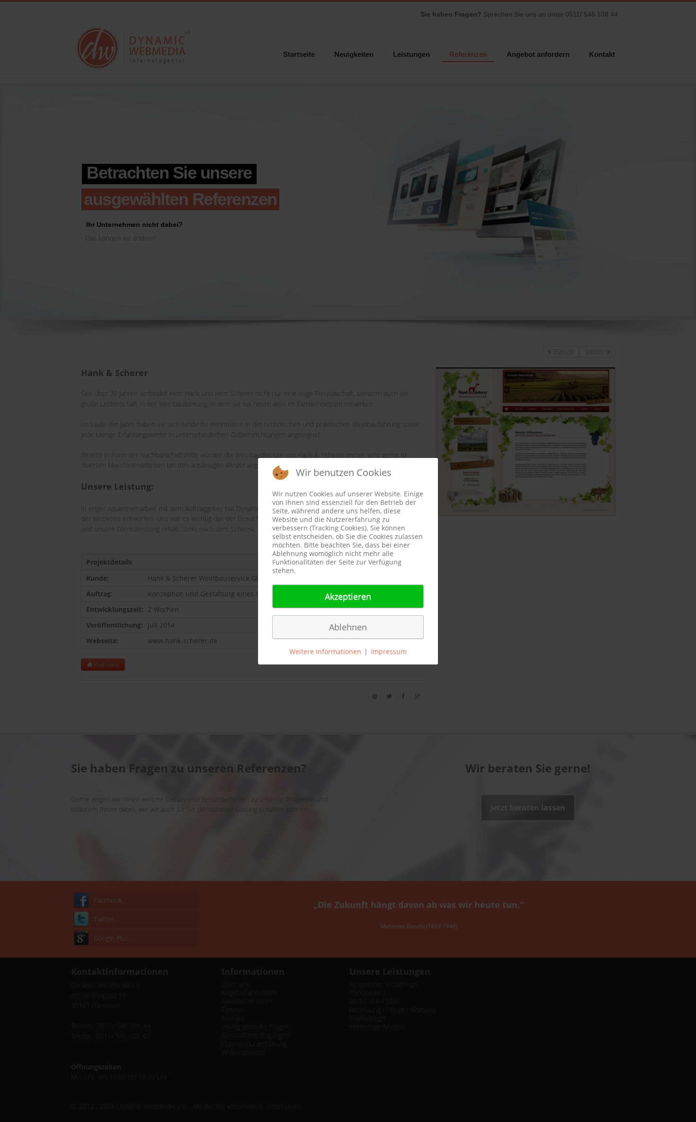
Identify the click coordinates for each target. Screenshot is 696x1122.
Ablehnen (348, 627)
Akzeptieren (348, 596)
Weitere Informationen (325, 651)
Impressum (389, 651)
